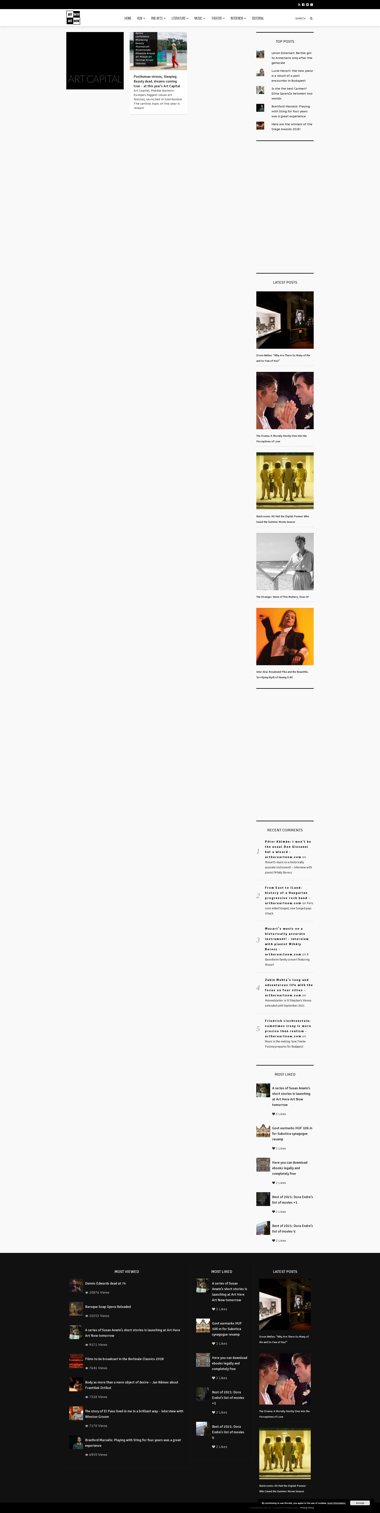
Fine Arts (157, 18)
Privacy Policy (307, 1507)
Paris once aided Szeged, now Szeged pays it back (289, 908)
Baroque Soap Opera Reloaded (108, 1307)
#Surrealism (142, 46)
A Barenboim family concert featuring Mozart (287, 959)
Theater (216, 18)
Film (139, 18)
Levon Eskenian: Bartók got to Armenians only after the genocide (292, 58)
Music (198, 18)
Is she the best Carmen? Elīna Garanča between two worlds (292, 93)
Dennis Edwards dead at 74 (105, 1283)
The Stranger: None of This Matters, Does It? (282, 597)
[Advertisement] (286, 206)
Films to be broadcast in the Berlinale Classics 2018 (124, 1359)
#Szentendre (143, 49)
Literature (178, 18)
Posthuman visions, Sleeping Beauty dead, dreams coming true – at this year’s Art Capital (157, 81)
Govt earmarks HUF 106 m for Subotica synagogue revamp (292, 1133)
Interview (237, 18)
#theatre (141, 53)
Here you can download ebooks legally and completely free (289, 1168)
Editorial (258, 18)
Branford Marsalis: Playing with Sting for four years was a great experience (291, 111)
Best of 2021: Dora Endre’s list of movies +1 (228, 1397)
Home (127, 18)
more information (336, 1503)
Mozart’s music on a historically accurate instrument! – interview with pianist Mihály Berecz (288, 867)
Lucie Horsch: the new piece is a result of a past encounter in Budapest (292, 75)
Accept (360, 1503)
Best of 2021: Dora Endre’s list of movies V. (228, 1432)
